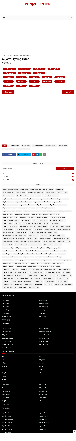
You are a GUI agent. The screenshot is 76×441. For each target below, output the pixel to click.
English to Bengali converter (41, 199)
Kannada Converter (8, 238)
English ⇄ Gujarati (43, 422)
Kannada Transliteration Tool (61, 238)
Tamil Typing (66, 272)
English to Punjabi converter (57, 217)
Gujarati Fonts (26, 145)
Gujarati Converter (14, 145)
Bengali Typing (50, 192)
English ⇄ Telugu (43, 419)
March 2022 (38, 180)
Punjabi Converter (21, 266)
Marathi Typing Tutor (33, 254)
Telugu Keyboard (54, 275)
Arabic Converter (7, 348)
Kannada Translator (45, 238)
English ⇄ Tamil (43, 416)
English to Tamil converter (40, 220)
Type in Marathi (7, 284)
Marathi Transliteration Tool (58, 251)
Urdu (21, 86)
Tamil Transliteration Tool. (53, 272)
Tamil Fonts (17, 272)
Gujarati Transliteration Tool (23, 229)
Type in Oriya (28, 284)
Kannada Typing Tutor (34, 241)
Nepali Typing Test (8, 260)
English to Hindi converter (10, 205)
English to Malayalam (28, 208)
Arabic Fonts (5, 404)
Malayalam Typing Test (22, 248)
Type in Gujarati (28, 281)
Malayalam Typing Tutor (37, 248)
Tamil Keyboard (27, 272)
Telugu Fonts (43, 275)
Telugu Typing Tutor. (62, 278)
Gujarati (60, 77)
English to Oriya (54, 214)
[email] (44, 154)
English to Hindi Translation (27, 205)
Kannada (21, 81)
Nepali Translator (28, 257)
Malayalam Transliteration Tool (52, 245)
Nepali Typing (57, 257)
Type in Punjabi (38, 284)
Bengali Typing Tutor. (22, 196)
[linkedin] (37, 154)
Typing (9, 69)
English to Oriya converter (10, 217)
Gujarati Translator (51, 145)
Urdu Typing (22, 287)
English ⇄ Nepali (43, 426)
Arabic (34, 86)
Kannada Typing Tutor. (49, 241)
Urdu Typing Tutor (33, 287)
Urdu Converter (43, 344)
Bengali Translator (20, 192)
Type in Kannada (49, 281)
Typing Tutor (39, 69)
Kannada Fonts (20, 238)
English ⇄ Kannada (7, 413)
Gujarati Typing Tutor (12, 55)
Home (3, 55)
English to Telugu (7, 223)
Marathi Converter (8, 251)
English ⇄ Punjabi (7, 429)
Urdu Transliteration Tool (10, 287)
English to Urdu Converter (10, 226)
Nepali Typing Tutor (21, 260)
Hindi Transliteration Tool (10, 235)
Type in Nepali (18, 284)
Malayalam (47, 81)
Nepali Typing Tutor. (34, 260)
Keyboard (24, 69)
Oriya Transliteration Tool (21, 263)
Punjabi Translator (55, 266)
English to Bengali (26, 199)
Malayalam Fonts (7, 245)
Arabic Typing (24, 189)
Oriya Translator (7, 263)
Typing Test (54, 69)
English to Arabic (35, 196)
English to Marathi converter (44, 211)
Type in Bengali (17, 281)
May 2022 (38, 173)
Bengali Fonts (59, 189)
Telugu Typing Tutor (48, 278)
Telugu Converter (33, 275)
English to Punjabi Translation (11, 220)
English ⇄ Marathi (7, 422)
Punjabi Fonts (32, 266)
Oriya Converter (46, 260)
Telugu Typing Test (35, 278)
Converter (24, 73)
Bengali (8, 77)
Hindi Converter (21, 232)
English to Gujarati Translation (42, 202)
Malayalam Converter (64, 241)
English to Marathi (29, 211)
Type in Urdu (68, 284)
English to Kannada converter (58, 205)
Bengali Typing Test (61, 192)
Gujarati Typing (63, 145)
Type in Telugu (59, 284)
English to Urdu (55, 223)
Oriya (60, 81)
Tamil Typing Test (8, 275)
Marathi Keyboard (31, 251)
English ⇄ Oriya (6, 426)
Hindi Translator (52, 232)
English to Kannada (42, 205)
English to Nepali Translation (40, 214)
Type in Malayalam (62, 281)
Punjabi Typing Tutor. (64, 269)
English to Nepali (7, 214)
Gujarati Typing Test (8, 149)
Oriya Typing (34, 263)
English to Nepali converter (22, 214)
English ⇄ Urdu (42, 429)
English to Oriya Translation (27, 217)
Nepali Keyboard (16, 257)
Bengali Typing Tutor (8, 196)
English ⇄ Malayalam (8, 419)
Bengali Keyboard (8, 192)
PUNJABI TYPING (38, 3)
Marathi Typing (7, 254)
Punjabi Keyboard (43, 266)
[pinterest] (33, 154)
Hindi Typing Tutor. (58, 235)
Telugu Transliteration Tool (10, 278)
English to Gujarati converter (23, 202)
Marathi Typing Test (19, 254)
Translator (9, 73)
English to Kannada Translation (11, 208)
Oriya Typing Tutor (57, 263)
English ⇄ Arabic (6, 432)
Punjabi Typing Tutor (50, 269)
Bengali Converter (48, 189)
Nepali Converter (60, 254)
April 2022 (38, 176)
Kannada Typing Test (20, 241)
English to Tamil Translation (57, 220)
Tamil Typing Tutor (20, 275)
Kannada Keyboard (32, 238)
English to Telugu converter (22, 223)
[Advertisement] (25, 12)
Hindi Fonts (32, 232)
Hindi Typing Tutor (46, 235)
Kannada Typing (7, 241)
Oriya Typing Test (45, 263)
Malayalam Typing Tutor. (53, 248)
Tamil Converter (7, 272)
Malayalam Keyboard (21, 245)
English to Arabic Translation (11, 199)
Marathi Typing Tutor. (47, 254)
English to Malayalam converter (45, 208)
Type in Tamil (48, 284)
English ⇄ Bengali (7, 416)
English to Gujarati (8, 202)
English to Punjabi (42, 217)
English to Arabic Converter (50, 196)
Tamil (8, 81)
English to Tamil (26, 220)
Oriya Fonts (57, 260)
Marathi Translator (43, 251)
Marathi (34, 77)
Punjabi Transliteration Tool (10, 269)
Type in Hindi (38, 281)
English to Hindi (57, 202)
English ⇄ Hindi (43, 413)
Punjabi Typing (6, 63)
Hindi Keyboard (41, 232)
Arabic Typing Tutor (35, 189)
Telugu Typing (24, 278)
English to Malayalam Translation (12, 211)
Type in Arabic (7, 281)
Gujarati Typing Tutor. (9, 232)
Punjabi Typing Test (36, 269)
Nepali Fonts (6, 257)
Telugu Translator (66, 275)
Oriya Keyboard (66, 260)
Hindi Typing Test (33, 235)
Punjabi (47, 77)
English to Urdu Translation (27, 226)
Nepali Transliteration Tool (43, 257)
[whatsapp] (40, 154)
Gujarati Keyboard (38, 145)
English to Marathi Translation (62, 211)
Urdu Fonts (41, 401)
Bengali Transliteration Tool (35, 192)
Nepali (8, 86)
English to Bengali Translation (59, 199)
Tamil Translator (38, 272)
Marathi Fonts (19, 251)
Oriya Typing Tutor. (8, 266)
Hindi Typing (22, 235)
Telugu (34, 81)
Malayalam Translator (35, 245)
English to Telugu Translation (40, 223)
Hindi (21, 77)
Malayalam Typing (8, 248)
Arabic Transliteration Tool (10, 189)
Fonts (39, 73)
